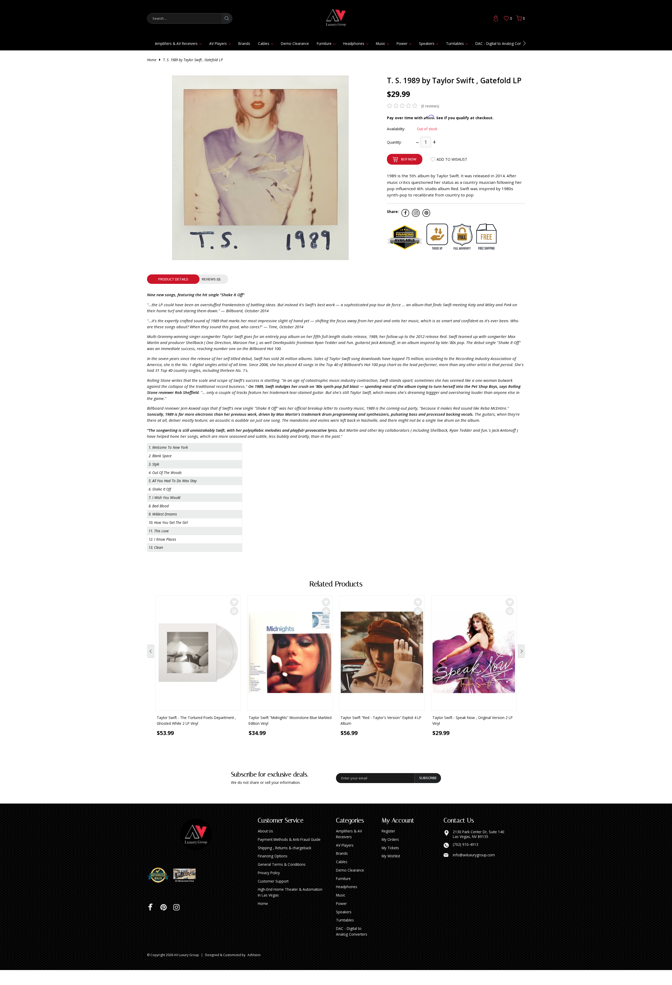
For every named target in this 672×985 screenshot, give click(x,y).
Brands (244, 43)
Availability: (396, 128)
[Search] (227, 18)
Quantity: (394, 142)
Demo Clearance (295, 43)
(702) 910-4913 (465, 859)
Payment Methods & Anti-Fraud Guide (289, 854)
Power (402, 43)
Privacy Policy (269, 887)
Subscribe (428, 792)
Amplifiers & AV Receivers (176, 43)
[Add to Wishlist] (234, 602)
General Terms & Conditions (282, 879)
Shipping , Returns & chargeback (284, 862)
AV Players (218, 43)
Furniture (324, 43)
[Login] (496, 18)
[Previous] (151, 657)
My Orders (390, 854)
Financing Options (272, 870)
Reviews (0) (211, 279)
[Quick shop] (234, 611)
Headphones (353, 43)
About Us (265, 845)
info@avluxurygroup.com (474, 870)
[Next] (521, 657)
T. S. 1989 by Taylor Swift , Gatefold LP (193, 59)
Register (388, 845)
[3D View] (186, 890)
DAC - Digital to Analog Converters (504, 43)
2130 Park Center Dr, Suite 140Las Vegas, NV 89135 (478, 849)
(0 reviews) (430, 105)
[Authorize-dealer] (160, 890)
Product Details (173, 279)
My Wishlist (391, 870)
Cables (263, 43)
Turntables (455, 43)
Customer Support (273, 896)
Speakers (426, 43)
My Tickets (390, 862)
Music (380, 43)
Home (151, 59)
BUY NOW (408, 159)
